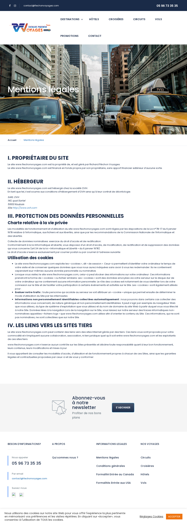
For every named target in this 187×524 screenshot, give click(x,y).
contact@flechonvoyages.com (41, 5)
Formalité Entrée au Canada (115, 474)
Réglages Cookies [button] (151, 516)
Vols (158, 19)
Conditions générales (110, 466)
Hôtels (94, 19)
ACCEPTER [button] (174, 516)
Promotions (69, 36)
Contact (94, 36)
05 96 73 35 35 (167, 6)
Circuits (139, 19)
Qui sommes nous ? (65, 457)
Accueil (12, 140)
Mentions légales (107, 457)
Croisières (116, 19)
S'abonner (123, 407)
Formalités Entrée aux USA (113, 483)
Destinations (69, 19)
